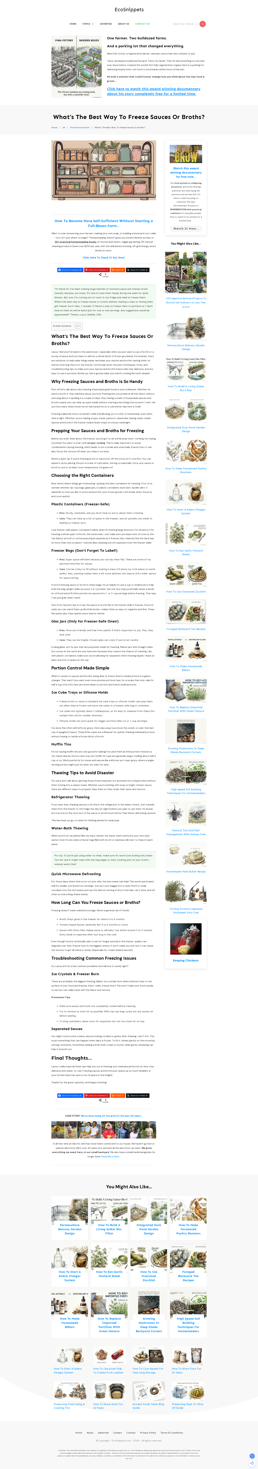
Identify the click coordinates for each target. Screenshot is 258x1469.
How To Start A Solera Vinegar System (69, 1265)
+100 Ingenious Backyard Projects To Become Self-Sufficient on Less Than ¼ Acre (186, 303)
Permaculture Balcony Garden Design (69, 1218)
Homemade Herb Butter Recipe (185, 871)
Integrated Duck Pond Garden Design (148, 1218)
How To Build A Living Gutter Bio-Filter (109, 1218)
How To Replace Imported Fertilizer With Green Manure (109, 1314)
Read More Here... (111, 1156)
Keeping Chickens (186, 960)
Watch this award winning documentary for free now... (186, 172)
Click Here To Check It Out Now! (104, 257)
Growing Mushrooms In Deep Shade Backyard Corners (148, 1314)
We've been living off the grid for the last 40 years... (112, 1115)
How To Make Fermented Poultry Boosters (188, 1218)
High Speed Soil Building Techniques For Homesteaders (188, 1314)
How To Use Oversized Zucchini (186, 591)
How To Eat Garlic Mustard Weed (109, 1265)
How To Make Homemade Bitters (69, 1314)
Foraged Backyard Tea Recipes (185, 629)
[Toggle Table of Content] (76, 326)
